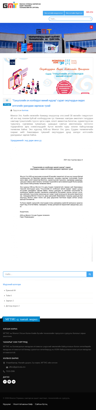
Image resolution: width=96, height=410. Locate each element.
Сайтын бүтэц (41, 404)
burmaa (25, 110)
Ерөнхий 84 (10, 290)
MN (88, 12)
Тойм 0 (8, 295)
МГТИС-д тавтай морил (21, 319)
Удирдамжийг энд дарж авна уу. (26, 140)
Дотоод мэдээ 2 (12, 306)
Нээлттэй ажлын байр (22, 404)
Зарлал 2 (9, 301)
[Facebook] (5, 382)
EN (91, 12)
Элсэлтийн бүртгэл (74, 13)
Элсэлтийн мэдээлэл (53, 13)
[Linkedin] (14, 382)
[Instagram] (9, 382)
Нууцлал (7, 404)
